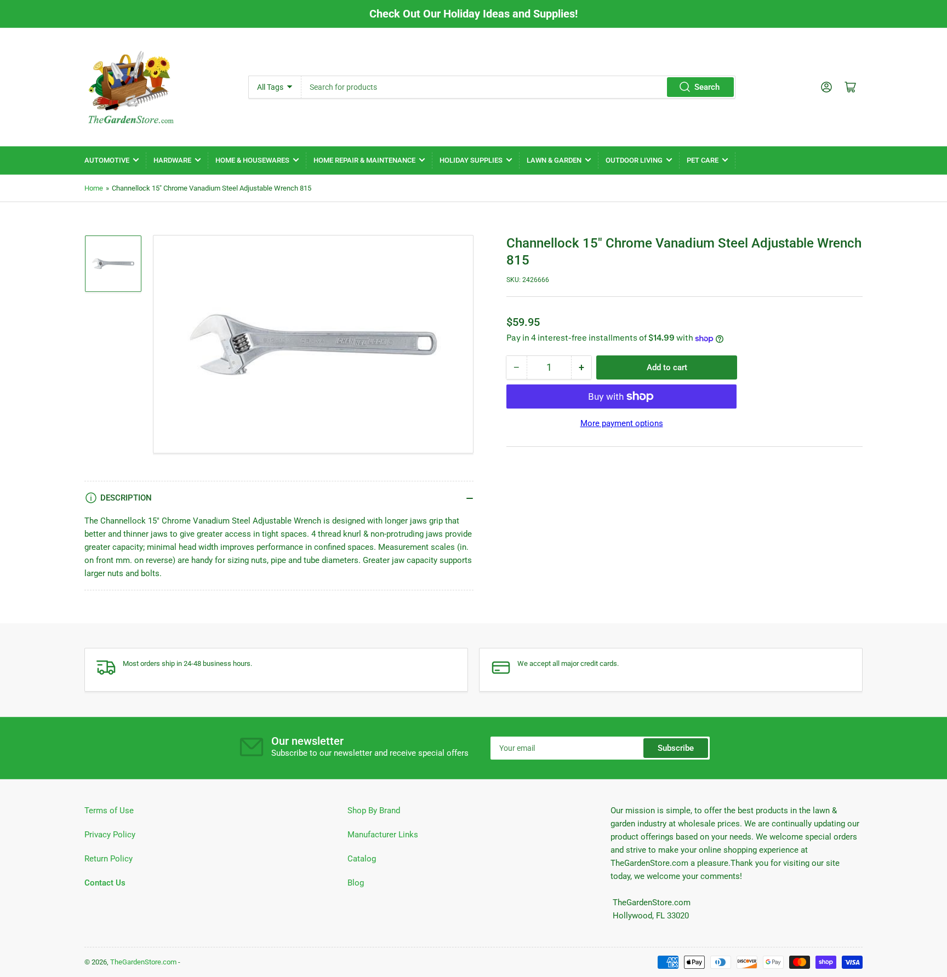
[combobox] (518, 87)
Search (707, 87)
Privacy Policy (109, 835)
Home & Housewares (252, 160)
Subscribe (676, 748)
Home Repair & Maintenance (364, 160)
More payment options (621, 423)
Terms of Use (109, 810)
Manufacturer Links (382, 835)
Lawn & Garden (554, 160)
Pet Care (702, 160)
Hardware (172, 160)
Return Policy (108, 859)
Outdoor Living (634, 160)
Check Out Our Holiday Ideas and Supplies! (473, 13)
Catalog (361, 859)
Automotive (106, 160)
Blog (355, 883)
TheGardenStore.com (143, 962)
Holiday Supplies (471, 160)
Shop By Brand (373, 810)
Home (93, 188)
